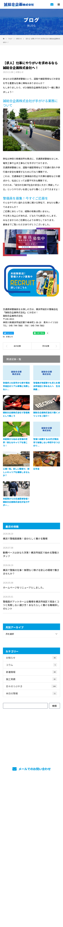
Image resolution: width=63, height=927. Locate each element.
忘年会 (36, 468)
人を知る (31, 827)
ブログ (31, 868)
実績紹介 (31, 803)
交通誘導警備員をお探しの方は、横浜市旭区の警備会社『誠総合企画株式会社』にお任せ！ (31, 904)
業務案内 (31, 795)
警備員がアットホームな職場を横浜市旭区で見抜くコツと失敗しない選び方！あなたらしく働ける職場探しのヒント (31, 605)
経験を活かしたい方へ (31, 843)
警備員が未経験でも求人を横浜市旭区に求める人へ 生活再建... (46, 386)
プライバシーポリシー (31, 908)
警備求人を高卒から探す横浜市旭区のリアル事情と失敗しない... (16, 386)
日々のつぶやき (31, 686)
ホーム (31, 787)
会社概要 (31, 851)
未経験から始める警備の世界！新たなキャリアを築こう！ (15, 442)
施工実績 (31, 679)
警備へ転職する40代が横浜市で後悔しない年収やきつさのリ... (46, 442)
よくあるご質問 (31, 860)
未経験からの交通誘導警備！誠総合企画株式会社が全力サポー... (16, 502)
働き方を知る (31, 819)
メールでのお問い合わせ (34, 769)
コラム (31, 665)
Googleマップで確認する (31, 891)
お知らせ (19, 72)
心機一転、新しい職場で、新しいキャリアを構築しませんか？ (16, 472)
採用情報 (31, 811)
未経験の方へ (31, 835)
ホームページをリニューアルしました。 (24, 587)
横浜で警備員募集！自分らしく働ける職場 (25, 538)
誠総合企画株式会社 (31, 877)
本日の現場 (31, 693)
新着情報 (31, 672)
